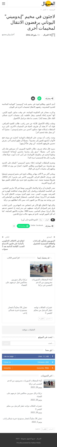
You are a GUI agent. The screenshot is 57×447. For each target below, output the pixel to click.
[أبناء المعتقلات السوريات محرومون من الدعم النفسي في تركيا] (41, 269)
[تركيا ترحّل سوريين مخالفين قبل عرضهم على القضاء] (16, 269)
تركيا (41, 220)
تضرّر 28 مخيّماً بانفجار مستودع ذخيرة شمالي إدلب (22, 419)
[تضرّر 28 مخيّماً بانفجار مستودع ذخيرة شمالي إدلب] (16, 297)
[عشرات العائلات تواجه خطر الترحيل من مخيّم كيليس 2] (41, 297)
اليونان (47, 220)
